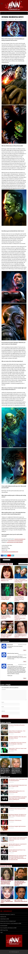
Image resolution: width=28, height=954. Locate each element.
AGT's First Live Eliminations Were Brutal (21, 900)
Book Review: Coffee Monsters (15, 820)
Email (3, 706)
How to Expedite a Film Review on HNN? (8, 927)
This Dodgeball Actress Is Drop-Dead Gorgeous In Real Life (21, 636)
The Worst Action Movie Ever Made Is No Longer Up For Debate (5, 771)
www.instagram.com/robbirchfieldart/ (15, 542)
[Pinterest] (13, 952)
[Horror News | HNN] (14, 5)
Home (1, 12)
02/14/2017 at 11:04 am (22, 654)
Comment (4, 689)
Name (3, 702)
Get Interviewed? (3, 925)
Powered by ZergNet (24, 639)
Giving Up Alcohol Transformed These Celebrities (6, 617)
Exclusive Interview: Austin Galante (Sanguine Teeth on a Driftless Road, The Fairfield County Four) (18, 839)
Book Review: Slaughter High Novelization (17, 826)
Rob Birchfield (7, 559)
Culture (5, 12)
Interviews (20, 19)
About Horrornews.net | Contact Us (7, 914)
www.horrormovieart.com (20, 539)
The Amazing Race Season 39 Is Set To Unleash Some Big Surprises (19, 598)
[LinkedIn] (15, 952)
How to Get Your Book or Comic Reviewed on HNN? (10, 923)
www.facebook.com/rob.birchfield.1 (15, 540)
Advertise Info (3, 916)
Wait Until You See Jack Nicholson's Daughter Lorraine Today (6, 636)
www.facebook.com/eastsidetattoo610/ (10, 551)
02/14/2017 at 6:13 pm (22, 664)
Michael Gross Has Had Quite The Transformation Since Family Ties (20, 617)
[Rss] (9, 952)
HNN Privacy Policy (4, 930)
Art (8, 12)
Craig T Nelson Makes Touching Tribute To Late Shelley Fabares (21, 581)
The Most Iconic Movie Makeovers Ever (6, 580)
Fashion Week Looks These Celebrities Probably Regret (6, 598)
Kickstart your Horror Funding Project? (8, 921)
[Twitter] (12, 952)
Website (3, 711)
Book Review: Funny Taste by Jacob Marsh (17, 808)
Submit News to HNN (4, 918)
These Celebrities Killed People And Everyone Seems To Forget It (16, 771)
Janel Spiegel (5, 19)
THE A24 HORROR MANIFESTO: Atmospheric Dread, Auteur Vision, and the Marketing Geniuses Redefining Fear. (18, 798)
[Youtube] (16, 952)
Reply (25, 650)
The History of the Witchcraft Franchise (17, 725)
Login (1, 932)
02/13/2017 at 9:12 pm (22, 644)
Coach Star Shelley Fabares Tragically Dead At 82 (7, 901)
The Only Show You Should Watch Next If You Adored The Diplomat (20, 883)
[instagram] (18, 952)
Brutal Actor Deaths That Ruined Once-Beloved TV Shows (6, 882)
